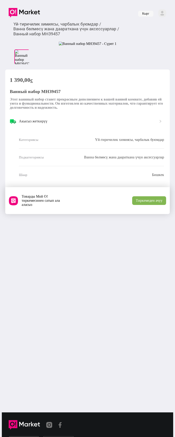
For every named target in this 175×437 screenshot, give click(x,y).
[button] (24, 13)
